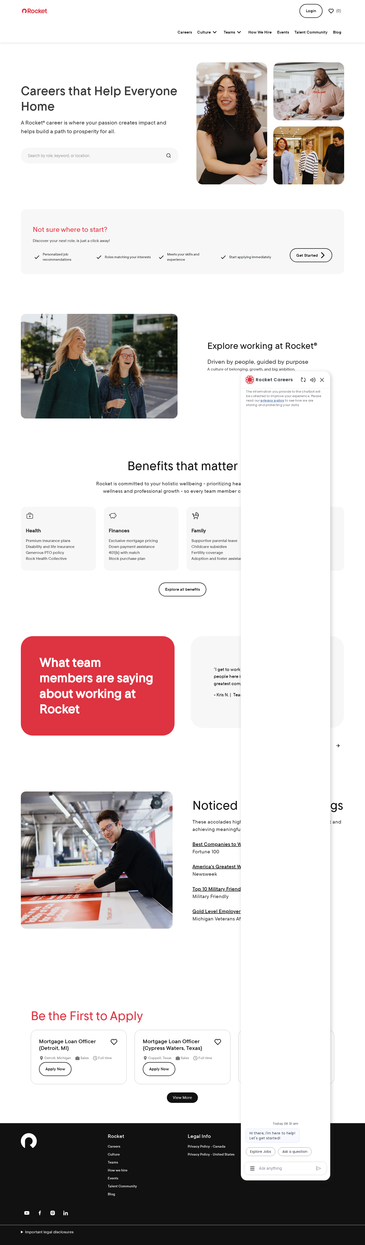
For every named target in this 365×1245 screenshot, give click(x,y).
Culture (114, 1154)
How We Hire (260, 32)
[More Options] (252, 1168)
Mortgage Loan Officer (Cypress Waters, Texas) (172, 1045)
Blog (337, 32)
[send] (319, 1168)
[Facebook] (40, 1213)
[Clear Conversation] (303, 379)
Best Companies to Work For (225, 844)
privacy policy (272, 400)
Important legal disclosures (49, 1232)
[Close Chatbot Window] (322, 379)
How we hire (117, 1170)
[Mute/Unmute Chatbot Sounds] (313, 379)
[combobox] (92, 156)
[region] (285, 773)
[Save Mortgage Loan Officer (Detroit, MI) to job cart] (114, 1042)
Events (283, 32)
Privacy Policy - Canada (206, 1146)
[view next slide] (338, 746)
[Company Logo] (34, 10)
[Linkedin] (66, 1213)
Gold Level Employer (216, 911)
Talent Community (311, 32)
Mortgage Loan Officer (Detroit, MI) (67, 1045)
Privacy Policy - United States (211, 1154)
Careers (185, 32)
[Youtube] (27, 1213)
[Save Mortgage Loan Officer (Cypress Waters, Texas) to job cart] (217, 1042)
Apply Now (55, 1069)
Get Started (307, 255)
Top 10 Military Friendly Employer (230, 889)
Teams (113, 1162)
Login (311, 10)
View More (182, 1097)
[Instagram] (53, 1213)
